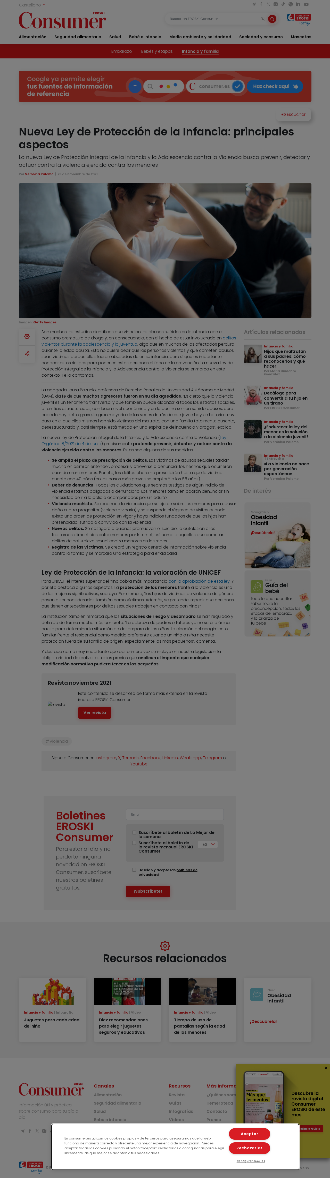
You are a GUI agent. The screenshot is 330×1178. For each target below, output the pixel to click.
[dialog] (175, 1147)
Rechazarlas (249, 1148)
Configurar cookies (251, 1161)
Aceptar (249, 1133)
